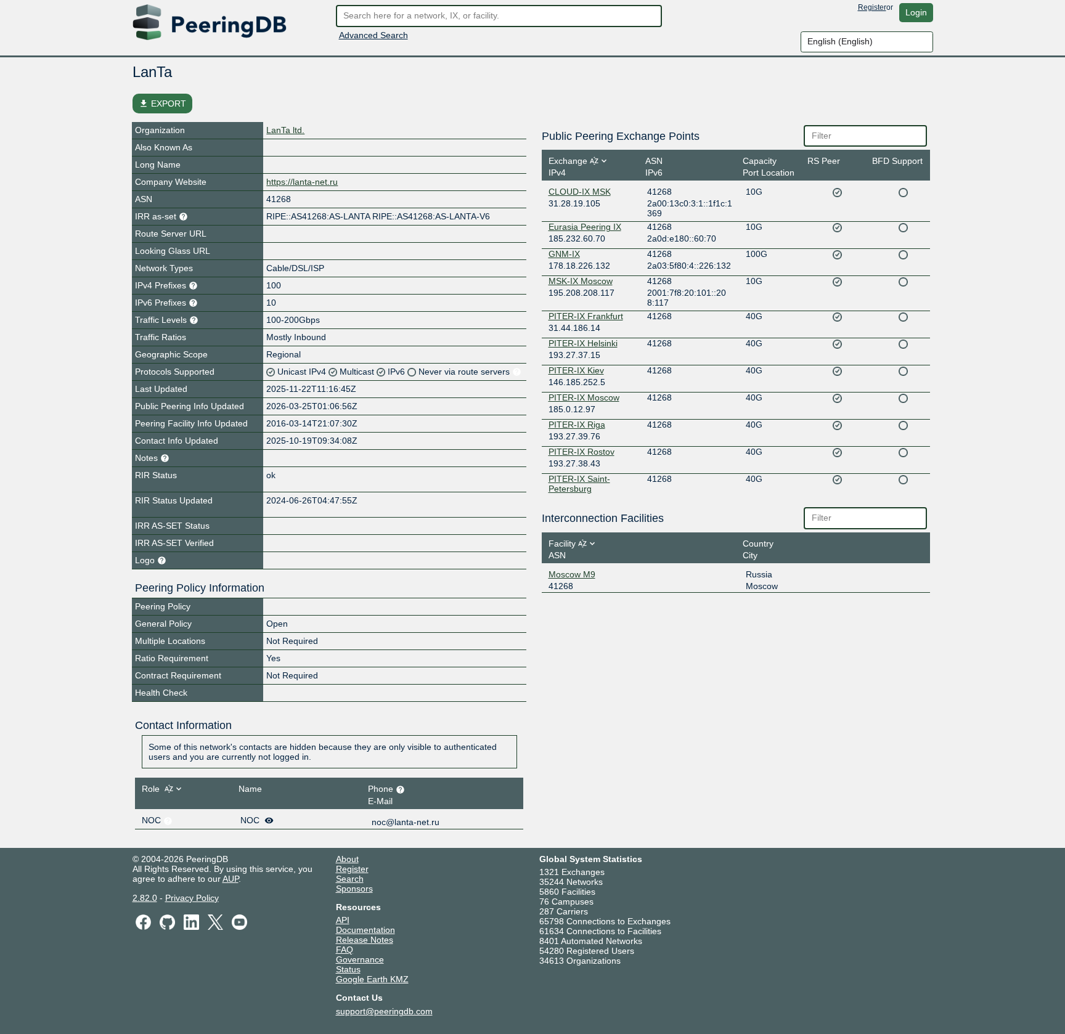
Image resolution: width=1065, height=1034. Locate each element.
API (342, 920)
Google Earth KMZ (372, 979)
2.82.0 (145, 898)
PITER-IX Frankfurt (586, 316)
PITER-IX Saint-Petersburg (579, 484)
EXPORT (162, 103)
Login (916, 12)
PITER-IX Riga (577, 424)
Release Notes (364, 940)
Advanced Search (373, 35)
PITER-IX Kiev (576, 370)
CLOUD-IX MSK (580, 192)
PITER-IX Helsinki (583, 343)
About (347, 859)
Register (872, 7)
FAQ (344, 950)
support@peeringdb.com (384, 1011)
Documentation (365, 930)
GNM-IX (564, 254)
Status (348, 969)
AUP (230, 879)
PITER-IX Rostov (581, 452)
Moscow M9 (572, 574)
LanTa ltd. (285, 130)
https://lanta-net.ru (302, 182)
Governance (360, 959)
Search (350, 879)
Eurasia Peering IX (585, 227)
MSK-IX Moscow (581, 281)
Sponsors (354, 889)
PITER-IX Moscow (584, 397)
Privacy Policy (192, 898)
